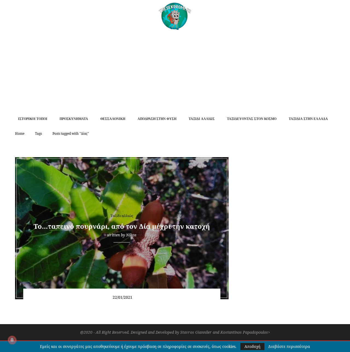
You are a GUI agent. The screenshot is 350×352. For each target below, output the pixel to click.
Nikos (131, 234)
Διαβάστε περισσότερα (289, 346)
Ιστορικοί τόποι (32, 119)
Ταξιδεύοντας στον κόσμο (251, 119)
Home (19, 133)
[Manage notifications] (12, 340)
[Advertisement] (175, 71)
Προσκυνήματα (74, 119)
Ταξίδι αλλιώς (202, 119)
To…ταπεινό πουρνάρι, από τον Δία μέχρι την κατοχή (122, 226)
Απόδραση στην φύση (157, 119)
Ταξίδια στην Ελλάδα (308, 119)
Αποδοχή (252, 346)
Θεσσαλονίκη (112, 119)
